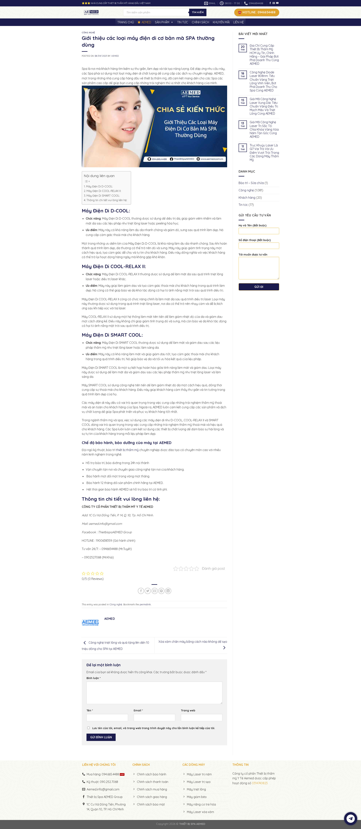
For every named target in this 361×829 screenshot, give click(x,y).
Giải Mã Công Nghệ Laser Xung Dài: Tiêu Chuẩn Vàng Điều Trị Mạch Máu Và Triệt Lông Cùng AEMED (264, 106)
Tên (89, 710)
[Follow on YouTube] (277, 3)
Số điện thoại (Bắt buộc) (255, 240)
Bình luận (93, 678)
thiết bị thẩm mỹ (127, 450)
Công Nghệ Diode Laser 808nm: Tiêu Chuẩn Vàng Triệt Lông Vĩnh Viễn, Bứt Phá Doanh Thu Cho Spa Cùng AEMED (263, 81)
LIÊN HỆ (238, 22)
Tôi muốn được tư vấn (253, 254)
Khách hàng (247, 197)
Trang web (188, 710)
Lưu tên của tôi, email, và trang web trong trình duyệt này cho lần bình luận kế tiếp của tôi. (153, 728)
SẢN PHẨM (162, 22)
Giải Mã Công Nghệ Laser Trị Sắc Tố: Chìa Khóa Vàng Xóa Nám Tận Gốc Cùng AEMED (264, 129)
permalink (145, 604)
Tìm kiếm (198, 12)
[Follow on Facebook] (270, 3)
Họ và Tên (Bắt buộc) (252, 225)
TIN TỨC (182, 22)
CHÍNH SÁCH (200, 22)
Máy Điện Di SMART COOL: (103, 195)
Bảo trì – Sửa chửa (251, 183)
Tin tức (243, 205)
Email (138, 710)
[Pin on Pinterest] (161, 591)
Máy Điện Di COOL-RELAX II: (103, 191)
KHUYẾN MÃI (221, 22)
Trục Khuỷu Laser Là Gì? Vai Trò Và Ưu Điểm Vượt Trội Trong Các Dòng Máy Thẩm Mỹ (264, 153)
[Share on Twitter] (148, 591)
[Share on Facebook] (141, 591)
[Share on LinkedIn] (168, 591)
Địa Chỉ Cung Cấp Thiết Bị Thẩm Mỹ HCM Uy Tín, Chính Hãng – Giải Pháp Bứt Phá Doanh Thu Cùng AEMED (264, 54)
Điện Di (102, 266)
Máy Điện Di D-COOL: (99, 186)
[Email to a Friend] (155, 591)
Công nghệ (88, 32)
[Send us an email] (274, 3)
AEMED (146, 22)
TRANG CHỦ (125, 22)
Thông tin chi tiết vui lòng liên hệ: (106, 200)
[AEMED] (100, 12)
